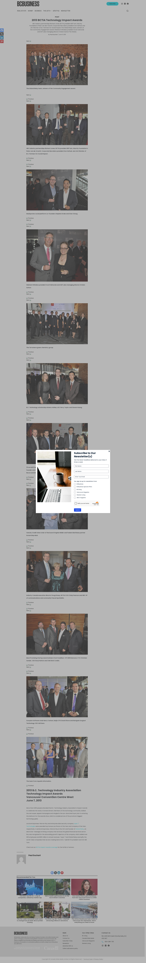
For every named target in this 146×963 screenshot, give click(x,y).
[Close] (109, 451)
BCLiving (79, 489)
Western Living (81, 495)
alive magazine (81, 497)
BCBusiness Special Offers (84, 487)
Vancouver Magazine (83, 492)
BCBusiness (80, 484)
